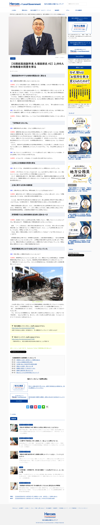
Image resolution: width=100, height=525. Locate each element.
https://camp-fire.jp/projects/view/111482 (23, 328)
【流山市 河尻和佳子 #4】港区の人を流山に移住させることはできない (39, 427)
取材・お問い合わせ (39, 508)
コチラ (63, 14)
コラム (67, 10)
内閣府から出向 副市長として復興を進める (28, 360)
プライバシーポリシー (83, 508)
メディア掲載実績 (72, 508)
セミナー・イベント (46, 10)
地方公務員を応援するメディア (50, 520)
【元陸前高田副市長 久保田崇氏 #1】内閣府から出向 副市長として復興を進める (35, 496)
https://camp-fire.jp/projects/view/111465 (23, 339)
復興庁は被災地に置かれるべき (24, 370)
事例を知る (24, 10)
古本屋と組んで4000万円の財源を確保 (26, 364)
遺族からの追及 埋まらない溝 (24, 366)
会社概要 (21, 508)
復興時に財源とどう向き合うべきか (25, 368)
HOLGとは (14, 508)
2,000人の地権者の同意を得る (24, 362)
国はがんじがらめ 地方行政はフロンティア (27, 372)
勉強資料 (57, 10)
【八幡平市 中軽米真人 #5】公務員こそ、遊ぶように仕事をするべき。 (39, 441)
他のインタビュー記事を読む (37, 379)
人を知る (14, 10)
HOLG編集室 (78, 10)
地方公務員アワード (35, 10)
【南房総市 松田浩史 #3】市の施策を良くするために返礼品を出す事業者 (39, 485)
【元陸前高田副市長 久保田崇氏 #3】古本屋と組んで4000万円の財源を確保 (34, 498)
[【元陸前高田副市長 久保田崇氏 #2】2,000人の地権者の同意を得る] (39, 406)
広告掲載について (63, 508)
